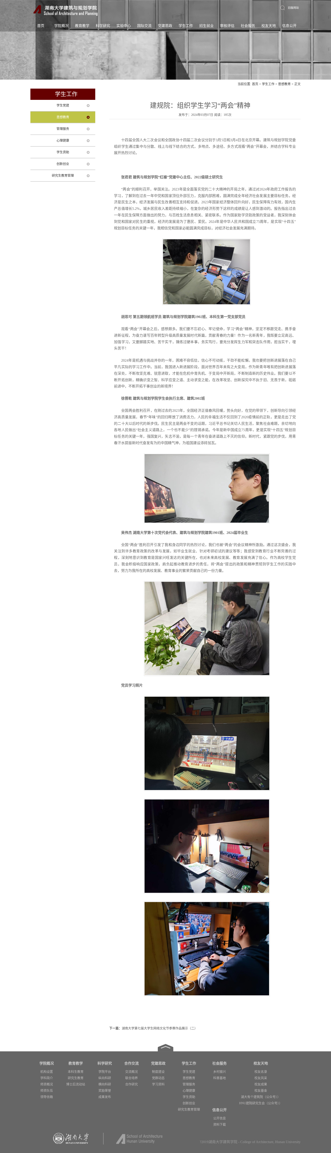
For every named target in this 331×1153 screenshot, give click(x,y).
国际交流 (144, 26)
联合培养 (131, 1078)
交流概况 (131, 1071)
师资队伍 (46, 1090)
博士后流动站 (75, 1084)
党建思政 (165, 26)
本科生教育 (76, 1071)
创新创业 (63, 164)
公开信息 (219, 1118)
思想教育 (284, 84)
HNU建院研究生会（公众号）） (260, 1103)
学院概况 (61, 26)
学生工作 (186, 26)
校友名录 (260, 1071)
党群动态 (158, 1078)
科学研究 (103, 26)
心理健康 (63, 140)
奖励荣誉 (104, 1090)
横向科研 (104, 1084)
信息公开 (289, 26)
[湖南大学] (65, 10)
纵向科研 (104, 1078)
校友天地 (268, 26)
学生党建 (63, 105)
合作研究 (131, 1084)
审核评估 (227, 26)
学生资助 (63, 152)
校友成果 (260, 1084)
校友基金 (260, 1090)
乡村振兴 (219, 1071)
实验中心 (123, 26)
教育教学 (82, 26)
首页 (40, 26)
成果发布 (104, 1097)
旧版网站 (293, 7)
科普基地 (219, 1078)
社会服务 (248, 26)
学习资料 (158, 1084)
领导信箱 (46, 1097)
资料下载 (219, 1124)
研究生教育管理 (63, 175)
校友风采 (260, 1078)
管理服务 (63, 128)
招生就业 (206, 26)
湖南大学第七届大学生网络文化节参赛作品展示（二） (159, 1028)
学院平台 (104, 1071)
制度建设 (158, 1071)
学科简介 (46, 1078)
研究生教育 (76, 1078)
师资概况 (46, 1084)
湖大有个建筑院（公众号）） (260, 1097)
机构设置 (46, 1071)
